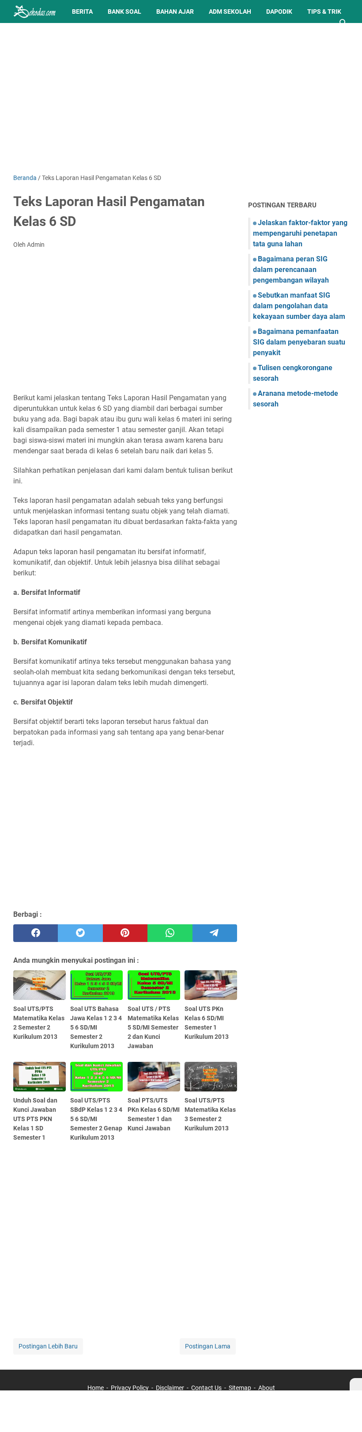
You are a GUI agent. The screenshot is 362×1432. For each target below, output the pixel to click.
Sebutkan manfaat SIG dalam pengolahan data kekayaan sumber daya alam (299, 306)
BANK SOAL (124, 11)
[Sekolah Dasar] (34, 11)
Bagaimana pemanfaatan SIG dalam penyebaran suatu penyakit (299, 342)
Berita (82, 11)
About (266, 1387)
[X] (356, 1384)
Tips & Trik (324, 11)
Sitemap (240, 1387)
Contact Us (206, 1387)
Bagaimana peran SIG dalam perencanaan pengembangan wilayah (291, 269)
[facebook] (35, 933)
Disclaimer (170, 1387)
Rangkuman (40, 34)
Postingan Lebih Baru (48, 1346)
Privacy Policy (130, 1387)
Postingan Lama (207, 1346)
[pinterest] (125, 933)
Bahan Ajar (175, 11)
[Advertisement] (181, 98)
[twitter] (80, 933)
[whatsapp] (169, 933)
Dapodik (279, 11)
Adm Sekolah (230, 11)
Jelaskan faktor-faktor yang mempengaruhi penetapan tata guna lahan (300, 233)
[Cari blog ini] (343, 23)
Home (95, 1387)
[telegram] (214, 933)
